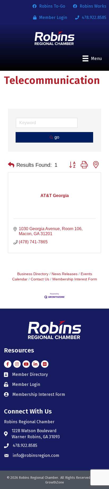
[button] (11, 165)
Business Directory (32, 274)
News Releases (65, 274)
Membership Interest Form (74, 279)
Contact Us (40, 279)
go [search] (56, 137)
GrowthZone (54, 482)
